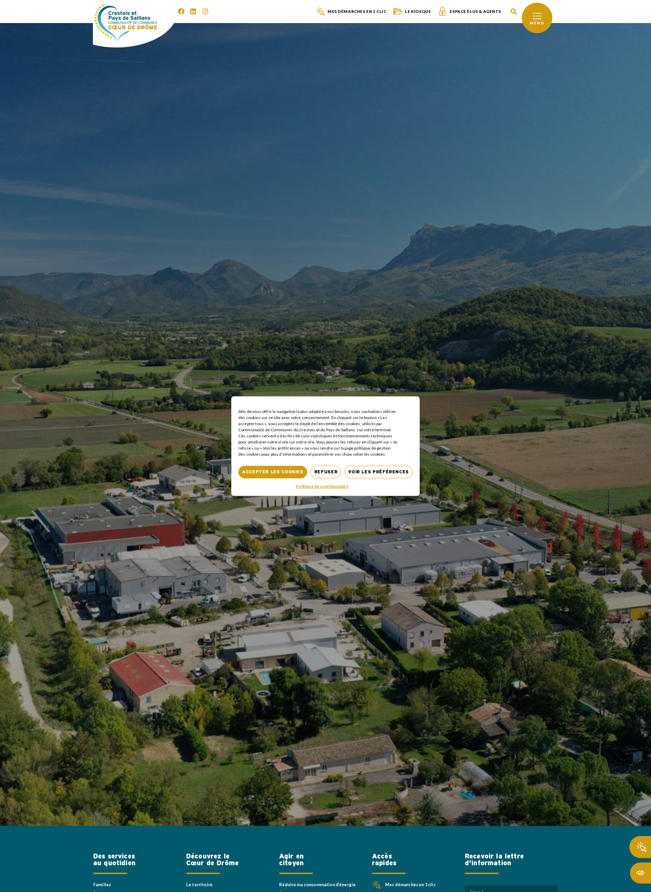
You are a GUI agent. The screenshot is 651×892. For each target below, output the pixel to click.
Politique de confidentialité (322, 486)
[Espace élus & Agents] (442, 11)
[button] (513, 11)
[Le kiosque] (397, 11)
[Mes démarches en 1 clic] (320, 11)
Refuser (325, 472)
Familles (102, 884)
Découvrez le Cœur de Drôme (212, 860)
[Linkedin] (193, 11)
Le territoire (199, 884)
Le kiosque (418, 11)
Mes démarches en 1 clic (357, 11)
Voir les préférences (378, 472)
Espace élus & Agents (475, 11)
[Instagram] (205, 11)
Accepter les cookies (272, 472)
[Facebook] (181, 11)
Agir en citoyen (291, 860)
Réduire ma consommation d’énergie (317, 884)
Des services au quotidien (114, 860)
